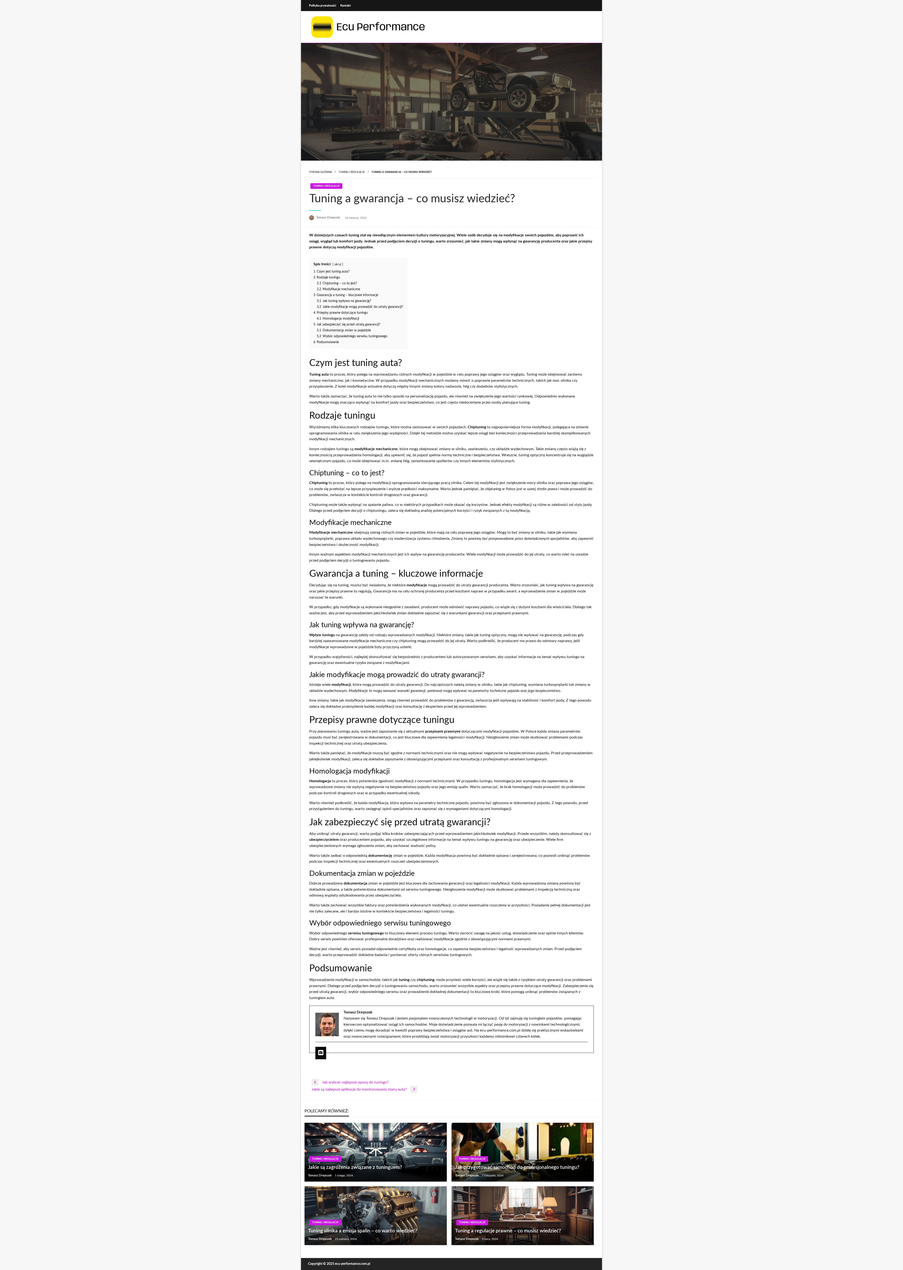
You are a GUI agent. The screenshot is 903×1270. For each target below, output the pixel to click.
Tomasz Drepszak (328, 217)
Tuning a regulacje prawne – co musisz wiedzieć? (508, 1230)
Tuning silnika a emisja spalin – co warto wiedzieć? (362, 1230)
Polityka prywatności (322, 5)
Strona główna (320, 172)
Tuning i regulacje (352, 172)
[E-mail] (320, 1053)
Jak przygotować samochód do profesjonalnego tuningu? (517, 1167)
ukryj (337, 264)
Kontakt (345, 5)
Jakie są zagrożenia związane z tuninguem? (355, 1167)
